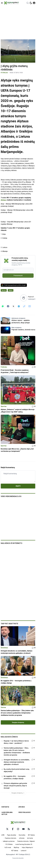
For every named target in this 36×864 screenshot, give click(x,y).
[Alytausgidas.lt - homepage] (11, 3)
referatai (21, 838)
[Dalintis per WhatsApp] (3, 306)
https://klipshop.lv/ (27, 847)
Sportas (4, 290)
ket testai (30, 838)
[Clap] (23, 297)
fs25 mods (8, 847)
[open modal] (34, 3)
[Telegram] (19, 306)
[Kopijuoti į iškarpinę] (24, 306)
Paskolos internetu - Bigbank (26, 841)
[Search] (27, 3)
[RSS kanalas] (29, 829)
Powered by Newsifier (18, 858)
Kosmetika (22, 835)
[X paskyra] (7, 829)
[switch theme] (30, 3)
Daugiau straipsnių (18, 722)
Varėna (3, 707)
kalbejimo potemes (9, 841)
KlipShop (16, 847)
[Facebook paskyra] (13, 829)
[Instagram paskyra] (18, 829)
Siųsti (18, 486)
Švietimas (4, 648)
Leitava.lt (23, 850)
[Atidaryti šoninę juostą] (2, 3)
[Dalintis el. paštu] (29, 306)
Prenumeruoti (18, 275)
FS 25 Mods (9, 844)
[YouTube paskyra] (23, 829)
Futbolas (4, 72)
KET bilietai (31, 835)
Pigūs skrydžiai (11, 835)
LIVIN (2, 835)
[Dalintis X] (13, 306)
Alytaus (3, 200)
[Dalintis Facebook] (8, 306)
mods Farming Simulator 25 (23, 844)
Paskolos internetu (10, 838)
